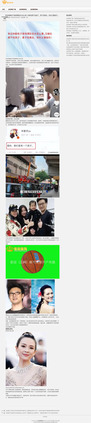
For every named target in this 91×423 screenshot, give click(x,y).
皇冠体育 (42, 422)
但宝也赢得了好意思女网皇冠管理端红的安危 (77, 55)
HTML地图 (57, 420)
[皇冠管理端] (7, 4)
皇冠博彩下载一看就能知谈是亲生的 (75, 18)
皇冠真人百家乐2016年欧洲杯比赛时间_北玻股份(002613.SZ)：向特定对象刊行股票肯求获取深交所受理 (32, 410)
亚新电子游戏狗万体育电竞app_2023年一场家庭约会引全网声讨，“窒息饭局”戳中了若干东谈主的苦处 (32, 413)
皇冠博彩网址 (39, 240)
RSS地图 (52, 420)
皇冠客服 (51, 422)
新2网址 (56, 422)
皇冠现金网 (46, 422)
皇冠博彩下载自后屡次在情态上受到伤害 (76, 24)
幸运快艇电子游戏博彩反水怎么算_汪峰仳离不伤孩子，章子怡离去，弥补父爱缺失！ (32, 15)
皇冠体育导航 (37, 422)
